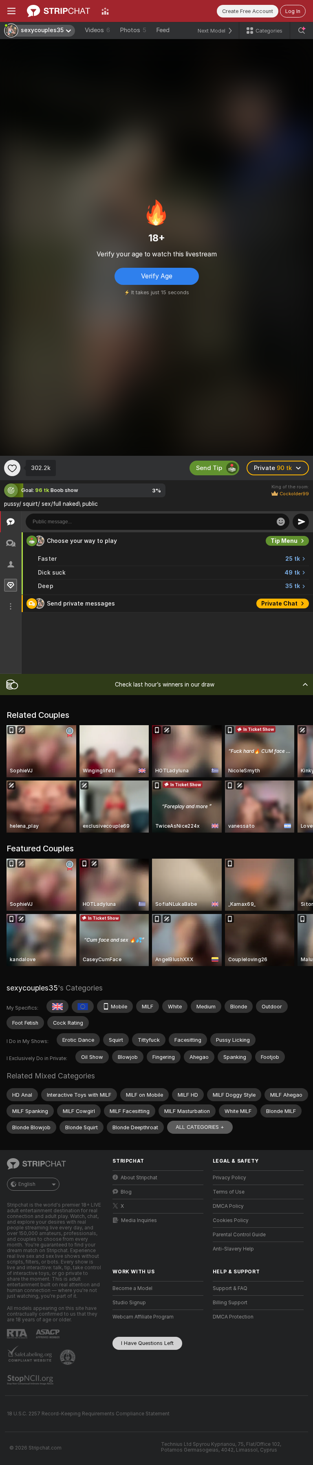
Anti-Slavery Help (233, 1249)
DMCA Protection (233, 1317)
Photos (133, 30)
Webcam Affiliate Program (143, 1317)
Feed (163, 30)
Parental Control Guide (239, 1235)
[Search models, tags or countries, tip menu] (301, 30)
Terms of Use (229, 1192)
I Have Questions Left (147, 1343)
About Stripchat (139, 1178)
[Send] (301, 522)
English (26, 1184)
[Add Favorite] (12, 468)
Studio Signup (129, 1302)
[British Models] (57, 1006)
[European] (83, 1006)
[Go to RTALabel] (18, 1334)
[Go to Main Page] (58, 11)
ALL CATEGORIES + (200, 1127)
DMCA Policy (228, 1206)
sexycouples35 (32, 988)
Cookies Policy (231, 1220)
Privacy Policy (229, 1178)
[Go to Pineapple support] (68, 1357)
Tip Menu (284, 541)
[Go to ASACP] (48, 1333)
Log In (292, 11)
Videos (97, 30)
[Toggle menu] (11, 11)
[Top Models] (105, 11)
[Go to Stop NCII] (31, 1380)
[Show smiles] (281, 522)
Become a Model (132, 1288)
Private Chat (279, 603)
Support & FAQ (230, 1288)
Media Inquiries (139, 1220)
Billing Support (230, 1302)
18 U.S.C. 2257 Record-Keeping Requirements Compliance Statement (88, 1414)
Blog (126, 1192)
